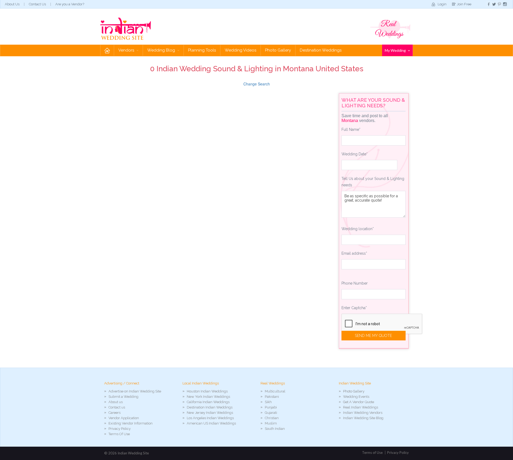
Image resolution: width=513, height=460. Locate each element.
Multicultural (275, 391)
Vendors (126, 50)
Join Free (464, 4)
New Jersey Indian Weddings (210, 413)
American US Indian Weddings (211, 423)
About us (115, 402)
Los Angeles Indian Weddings (210, 418)
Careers (114, 413)
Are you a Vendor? (69, 4)
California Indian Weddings (208, 402)
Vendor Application (123, 418)
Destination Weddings (320, 50)
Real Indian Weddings (360, 407)
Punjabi (271, 407)
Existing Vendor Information (130, 423)
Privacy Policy (119, 429)
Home (107, 50)
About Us (12, 4)
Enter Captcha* (354, 308)
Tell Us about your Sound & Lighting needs (372, 181)
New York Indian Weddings (208, 397)
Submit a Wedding (123, 397)
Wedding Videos (240, 50)
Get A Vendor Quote (358, 402)
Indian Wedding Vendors (362, 413)
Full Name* (350, 129)
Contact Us (37, 4)
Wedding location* (357, 229)
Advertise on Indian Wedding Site (134, 391)
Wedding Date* (354, 154)
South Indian (275, 429)
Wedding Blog (161, 50)
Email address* (354, 253)
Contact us (116, 407)
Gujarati (271, 413)
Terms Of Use (119, 434)
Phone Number (354, 283)
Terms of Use (372, 452)
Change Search (256, 84)
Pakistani (272, 397)
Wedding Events (356, 397)
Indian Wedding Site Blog (363, 418)
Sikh (268, 402)
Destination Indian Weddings (209, 407)
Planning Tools (202, 50)
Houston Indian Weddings (207, 391)
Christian (272, 418)
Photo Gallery (278, 50)
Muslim (271, 423)
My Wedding (396, 50)
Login (442, 4)
